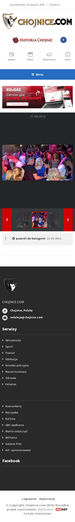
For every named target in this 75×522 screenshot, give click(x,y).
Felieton (10, 384)
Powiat (10, 353)
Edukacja (11, 359)
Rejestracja (47, 499)
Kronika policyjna (17, 365)
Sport (9, 346)
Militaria (11, 437)
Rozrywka (11, 412)
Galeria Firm (13, 444)
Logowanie (29, 499)
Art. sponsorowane (18, 450)
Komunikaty (13, 406)
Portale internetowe (37, 514)
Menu (39, 74)
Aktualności (13, 340)
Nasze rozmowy (15, 372)
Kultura (10, 419)
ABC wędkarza (14, 425)
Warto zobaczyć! (16, 431)
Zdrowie (10, 378)
